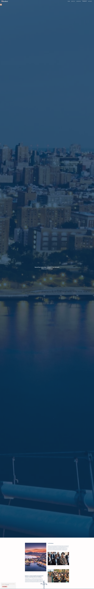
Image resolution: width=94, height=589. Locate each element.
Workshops (84, 1)
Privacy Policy (7, 584)
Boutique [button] (90, 1)
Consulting (78, 1)
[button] (1, 5)
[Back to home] (4, 1)
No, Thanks (4, 586)
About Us (73, 1)
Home (69, 1)
